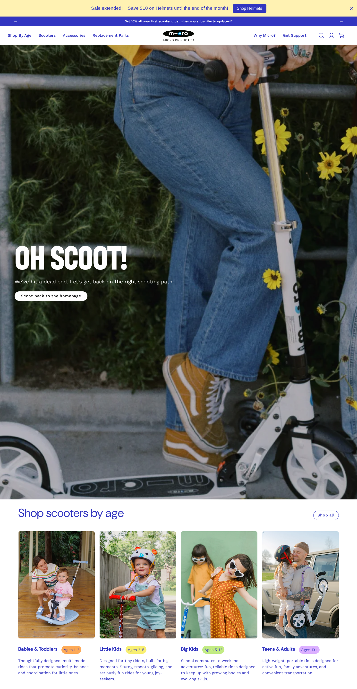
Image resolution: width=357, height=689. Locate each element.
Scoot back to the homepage (51, 296)
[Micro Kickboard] (178, 35)
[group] (178, 21)
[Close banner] (352, 8)
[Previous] (15, 21)
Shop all (325, 515)
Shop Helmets (249, 8)
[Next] (341, 21)
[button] (294, 35)
